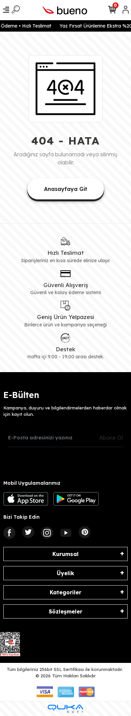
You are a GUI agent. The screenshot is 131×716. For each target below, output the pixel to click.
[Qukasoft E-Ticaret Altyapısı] (65, 709)
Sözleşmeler (65, 611)
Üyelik (65, 573)
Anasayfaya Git (65, 189)
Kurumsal (65, 554)
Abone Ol (111, 437)
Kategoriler (65, 592)
